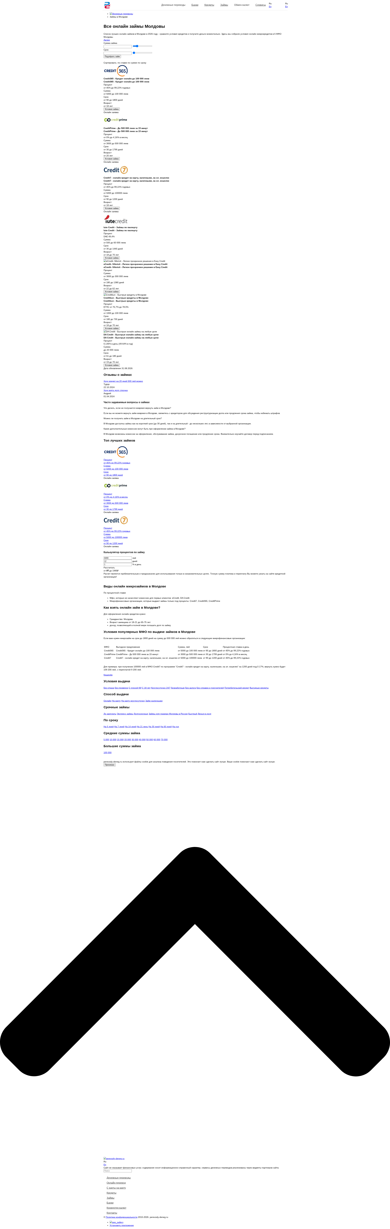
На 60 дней (166, 726)
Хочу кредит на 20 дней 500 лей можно (123, 381)
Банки (194, 5)
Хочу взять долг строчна (116, 390)
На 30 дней (154, 726)
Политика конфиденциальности (121, 1217)
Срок (106, 50)
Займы (224, 5)
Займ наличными (154, 701)
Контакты (112, 1213)
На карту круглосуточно (133, 701)
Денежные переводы (119, 1178)
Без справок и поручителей (210, 688)
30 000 (135, 739)
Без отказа (109, 688)
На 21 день (142, 726)
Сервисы (260, 5)
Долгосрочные (141, 714)
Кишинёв (108, 675)
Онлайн (107, 701)
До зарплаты (110, 714)
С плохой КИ (135, 688)
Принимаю (109, 765)
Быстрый (192, 714)
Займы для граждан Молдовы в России (168, 714)
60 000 (157, 739)
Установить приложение (122, 1225)
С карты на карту (116, 1188)
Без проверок (121, 688)
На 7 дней (119, 726)
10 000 (113, 739)
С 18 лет (146, 688)
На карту (116, 701)
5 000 (106, 739)
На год (175, 726)
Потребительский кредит (236, 688)
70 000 (164, 739)
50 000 (149, 739)
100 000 (108, 752)
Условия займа (112, 109)
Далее (107, 40)
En (270, 6)
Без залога (190, 688)
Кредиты (209, 5)
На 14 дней (130, 726)
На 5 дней (109, 726)
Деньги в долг (204, 714)
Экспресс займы (125, 714)
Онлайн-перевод (116, 1183)
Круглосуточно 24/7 (160, 688)
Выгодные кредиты (259, 688)
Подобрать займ (112, 56)
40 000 (142, 739)
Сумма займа (110, 43)
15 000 (120, 739)
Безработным (178, 688)
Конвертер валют (116, 1208)
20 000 (127, 739)
